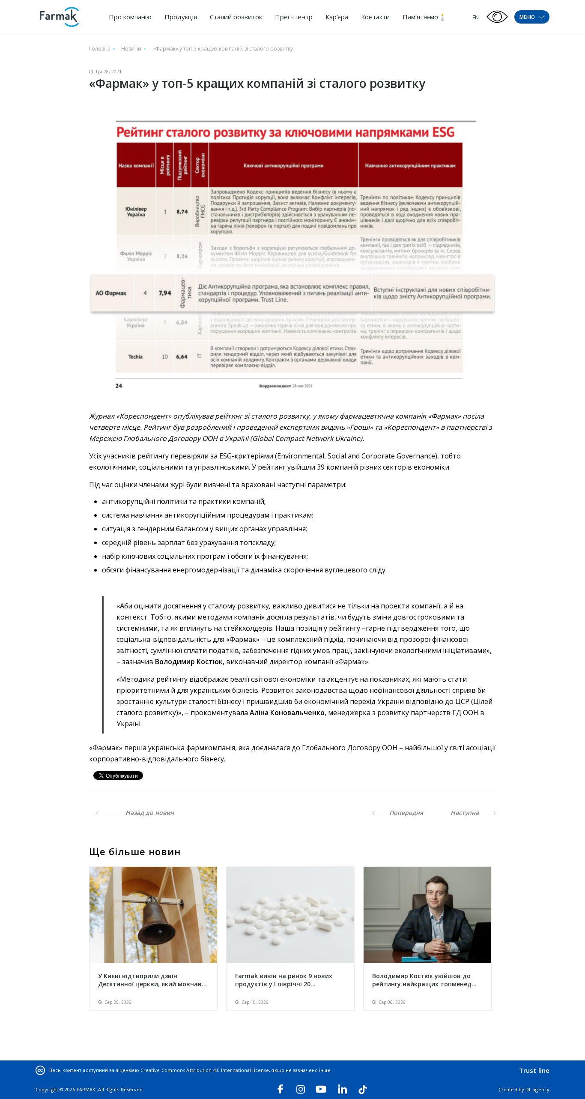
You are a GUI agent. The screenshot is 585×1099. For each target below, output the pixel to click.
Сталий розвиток (236, 16)
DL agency (537, 1089)
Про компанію (130, 16)
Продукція (180, 16)
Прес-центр (294, 16)
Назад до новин (149, 813)
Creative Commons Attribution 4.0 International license (204, 1070)
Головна (99, 48)
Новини (131, 48)
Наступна (466, 813)
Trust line (534, 1070)
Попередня (405, 813)
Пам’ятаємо (420, 16)
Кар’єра (336, 16)
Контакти (375, 16)
